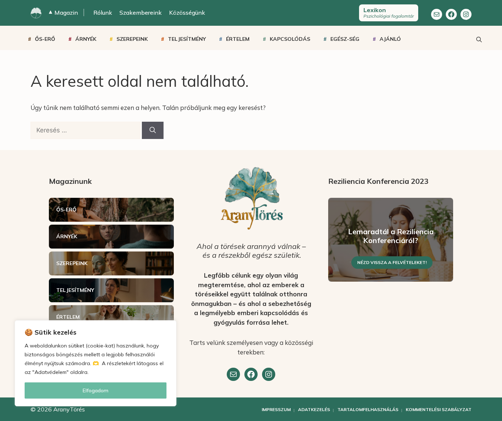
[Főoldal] (36, 12)
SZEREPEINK (132, 39)
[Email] (233, 374)
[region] (95, 363)
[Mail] (436, 14)
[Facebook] (451, 14)
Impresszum (276, 409)
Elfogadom (95, 390)
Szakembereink (140, 12)
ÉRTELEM (238, 39)
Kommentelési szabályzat (438, 409)
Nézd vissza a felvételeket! (392, 262)
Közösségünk (187, 12)
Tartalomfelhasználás (367, 409)
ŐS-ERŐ (45, 39)
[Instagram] (465, 14)
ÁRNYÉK (85, 39)
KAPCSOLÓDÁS (290, 39)
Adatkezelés (314, 409)
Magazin (63, 12)
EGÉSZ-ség (344, 39)
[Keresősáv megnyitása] (478, 39)
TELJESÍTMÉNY (187, 39)
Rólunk (102, 12)
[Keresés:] (86, 130)
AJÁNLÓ (390, 39)
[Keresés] (153, 130)
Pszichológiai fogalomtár (388, 12)
